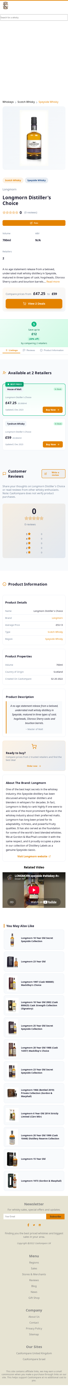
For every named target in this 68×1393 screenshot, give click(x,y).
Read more (53, 281)
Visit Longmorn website (32, 856)
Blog (34, 1286)
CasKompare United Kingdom (34, 1353)
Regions (34, 1262)
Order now (32, 766)
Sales (34, 1268)
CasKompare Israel (34, 1359)
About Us (34, 1316)
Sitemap (34, 1334)
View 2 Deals (36, 303)
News (34, 1292)
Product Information (54, 350)
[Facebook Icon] (28, 1226)
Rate (36, 223)
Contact (34, 1322)
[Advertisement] (34, 50)
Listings (13, 350)
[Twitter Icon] (34, 1226)
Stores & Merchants (34, 1274)
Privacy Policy (34, 1328)
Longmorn (57, 617)
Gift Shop (34, 1298)
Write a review (55, 473)
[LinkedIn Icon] (39, 1226)
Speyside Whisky (48, 102)
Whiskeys (8, 102)
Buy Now (51, 409)
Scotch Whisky (26, 102)
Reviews (31, 350)
